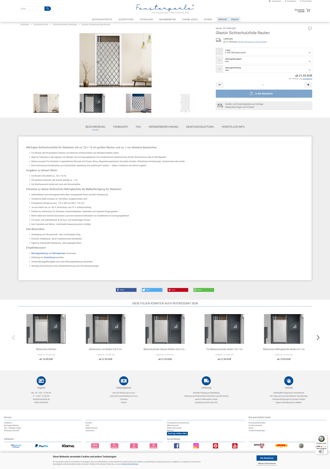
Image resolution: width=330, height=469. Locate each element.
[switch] (321, 451)
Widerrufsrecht (173, 425)
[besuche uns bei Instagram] (196, 446)
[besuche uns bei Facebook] (176, 446)
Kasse (251, 428)
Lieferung (206, 387)
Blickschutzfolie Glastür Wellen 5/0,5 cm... (165, 349)
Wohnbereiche (167, 19)
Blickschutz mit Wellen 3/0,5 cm (105, 349)
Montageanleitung (200, 126)
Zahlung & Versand (11, 430)
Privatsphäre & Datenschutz (178, 423)
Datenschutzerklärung (130, 464)
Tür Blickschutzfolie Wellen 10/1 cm (224, 349)
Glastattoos (126, 19)
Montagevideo (58, 253)
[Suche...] (47, 8)
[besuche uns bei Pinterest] (215, 446)
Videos (234, 19)
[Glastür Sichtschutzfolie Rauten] (115, 60)
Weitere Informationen (267, 463)
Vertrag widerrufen (177, 433)
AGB (87, 425)
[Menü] (325, 435)
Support (41, 387)
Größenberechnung (163, 126)
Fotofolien (146, 19)
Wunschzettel (306, 1)
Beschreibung (95, 126)
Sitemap (170, 430)
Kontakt (88, 423)
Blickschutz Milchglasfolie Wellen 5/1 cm (284, 349)
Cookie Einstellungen (257, 430)
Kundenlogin (291, 1)
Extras (208, 19)
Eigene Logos (189, 19)
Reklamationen (91, 428)
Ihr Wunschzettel (255, 425)
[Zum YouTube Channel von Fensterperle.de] (234, 446)
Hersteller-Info (233, 126)
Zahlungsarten (123, 387)
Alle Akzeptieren (267, 458)
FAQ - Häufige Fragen (12, 428)
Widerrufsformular (174, 428)
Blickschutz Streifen (46, 349)
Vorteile (289, 387)
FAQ (138, 126)
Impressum (89, 430)
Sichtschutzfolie (102, 19)
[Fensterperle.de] (165, 9)
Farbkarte (120, 126)
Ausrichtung (49, 257)
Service (222, 19)
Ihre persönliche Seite (257, 423)
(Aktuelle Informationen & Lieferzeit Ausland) (252, 42)
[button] (220, 85)
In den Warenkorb (264, 93)
